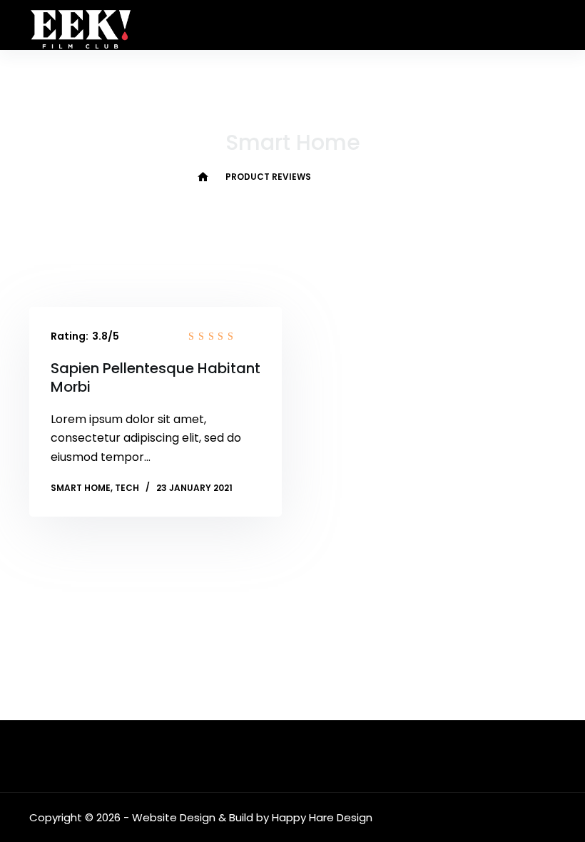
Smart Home (81, 488)
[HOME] (203, 177)
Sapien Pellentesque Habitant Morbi (155, 377)
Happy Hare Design (322, 817)
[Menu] (549, 25)
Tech (127, 488)
